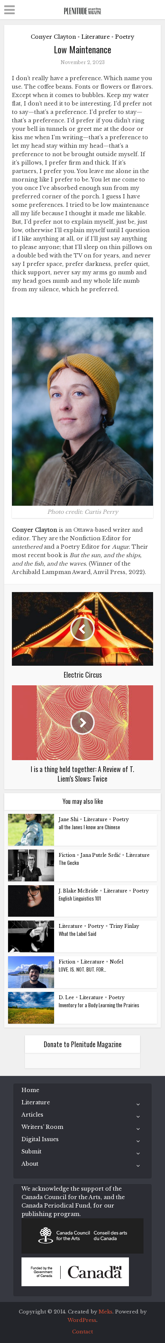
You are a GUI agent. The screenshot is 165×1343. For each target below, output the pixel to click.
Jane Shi (68, 819)
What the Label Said (77, 933)
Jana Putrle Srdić (100, 855)
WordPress (82, 1320)
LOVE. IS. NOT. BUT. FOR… (82, 969)
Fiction (67, 855)
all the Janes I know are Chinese (89, 827)
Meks (105, 1311)
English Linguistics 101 (80, 898)
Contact (82, 1331)
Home (30, 1090)
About (29, 1163)
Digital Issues (40, 1139)
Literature (95, 36)
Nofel (116, 962)
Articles (32, 1114)
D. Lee (66, 997)
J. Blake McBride (78, 891)
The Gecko (69, 862)
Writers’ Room (42, 1127)
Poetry (124, 36)
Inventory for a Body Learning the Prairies (99, 1005)
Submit (31, 1151)
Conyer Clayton (53, 36)
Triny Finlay (124, 926)
